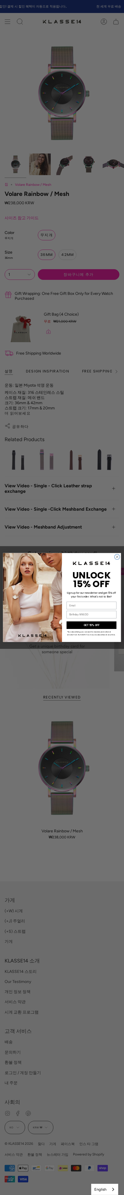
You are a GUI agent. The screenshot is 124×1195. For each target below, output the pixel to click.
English (100, 1189)
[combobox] (104, 1189)
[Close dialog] (117, 556)
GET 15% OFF (91, 625)
